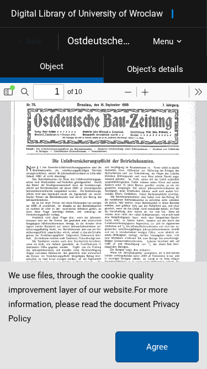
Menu (163, 41)
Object (51, 66)
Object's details (155, 69)
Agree (157, 347)
